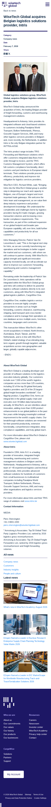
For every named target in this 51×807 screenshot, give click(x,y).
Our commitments (12, 723)
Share (6, 50)
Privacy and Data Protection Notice (18, 798)
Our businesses (11, 738)
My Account (13, 774)
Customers (9, 565)
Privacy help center (38, 734)
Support (7, 761)
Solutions (8, 754)
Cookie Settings (40, 798)
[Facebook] (7, 54)
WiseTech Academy (38, 730)
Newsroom (34, 723)
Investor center (36, 727)
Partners (7, 757)
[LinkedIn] (4, 54)
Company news (11, 561)
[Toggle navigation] (47, 5)
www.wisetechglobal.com (15, 441)
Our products (10, 734)
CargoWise (9, 749)
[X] (9, 54)
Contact (32, 738)
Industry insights (11, 569)
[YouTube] (19, 785)
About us (8, 720)
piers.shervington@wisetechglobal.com (22, 525)
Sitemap (28, 795)
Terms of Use (38, 795)
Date (5, 43)
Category (7, 35)
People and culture (12, 573)
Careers (33, 720)
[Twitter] (14, 785)
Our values (9, 727)
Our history (9, 730)
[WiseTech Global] (11, 4)
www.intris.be (31, 501)
